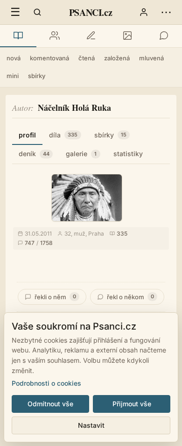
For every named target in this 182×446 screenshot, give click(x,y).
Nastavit (91, 425)
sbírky (36, 75)
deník (34, 154)
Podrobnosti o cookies (46, 383)
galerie (81, 154)
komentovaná (49, 58)
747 (30, 242)
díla (63, 135)
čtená (86, 58)
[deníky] (91, 36)
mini (13, 75)
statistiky (128, 154)
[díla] (18, 36)
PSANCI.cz (90, 12)
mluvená (151, 58)
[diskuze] (164, 36)
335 (122, 233)
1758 (46, 242)
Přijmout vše (131, 404)
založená (117, 58)
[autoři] (54, 36)
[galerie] (127, 36)
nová (14, 58)
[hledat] (37, 12)
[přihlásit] (143, 12)
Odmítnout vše (50, 404)
